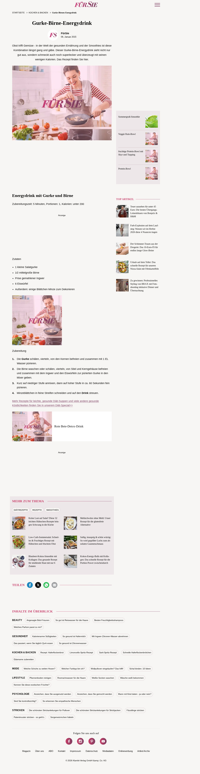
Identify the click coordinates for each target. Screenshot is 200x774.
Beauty (17, 620)
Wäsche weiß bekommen (132, 678)
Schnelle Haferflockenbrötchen (137, 652)
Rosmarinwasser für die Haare (71, 678)
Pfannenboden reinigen (40, 678)
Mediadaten (108, 751)
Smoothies (52, 510)
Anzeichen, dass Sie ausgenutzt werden (52, 694)
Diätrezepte (21, 510)
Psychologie (20, 694)
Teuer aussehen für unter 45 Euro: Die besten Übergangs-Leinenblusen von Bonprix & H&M (143, 211)
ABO (51, 751)
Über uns (39, 751)
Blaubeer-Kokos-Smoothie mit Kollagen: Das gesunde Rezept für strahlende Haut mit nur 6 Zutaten (43, 561)
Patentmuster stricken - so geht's (29, 717)
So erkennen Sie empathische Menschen (62, 701)
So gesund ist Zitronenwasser (73, 643)
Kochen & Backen (24, 652)
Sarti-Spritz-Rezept (108, 652)
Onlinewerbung (125, 751)
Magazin (26, 751)
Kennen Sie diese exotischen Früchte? (31, 685)
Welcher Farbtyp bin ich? (73, 668)
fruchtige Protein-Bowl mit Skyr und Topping (130, 153)
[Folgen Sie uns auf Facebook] (69, 741)
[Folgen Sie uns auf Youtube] (103, 741)
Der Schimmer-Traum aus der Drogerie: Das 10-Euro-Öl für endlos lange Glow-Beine (144, 247)
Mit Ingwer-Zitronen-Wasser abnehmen (110, 636)
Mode (15, 668)
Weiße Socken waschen (103, 678)
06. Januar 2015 (68, 37)
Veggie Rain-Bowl (127, 134)
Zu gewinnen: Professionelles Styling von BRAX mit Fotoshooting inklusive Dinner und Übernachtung (144, 285)
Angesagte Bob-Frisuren (38, 620)
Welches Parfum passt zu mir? (28, 627)
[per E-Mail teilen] (54, 585)
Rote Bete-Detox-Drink (68, 426)
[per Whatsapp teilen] (46, 585)
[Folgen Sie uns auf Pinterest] (91, 741)
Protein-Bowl (124, 168)
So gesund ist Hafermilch (74, 636)
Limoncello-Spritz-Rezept (81, 652)
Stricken (18, 710)
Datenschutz (92, 751)
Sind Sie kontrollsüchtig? (25, 701)
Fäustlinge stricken (135, 710)
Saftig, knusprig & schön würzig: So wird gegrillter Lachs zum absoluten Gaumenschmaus (95, 540)
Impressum (75, 751)
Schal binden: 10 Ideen (140, 668)
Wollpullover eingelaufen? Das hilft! (107, 668)
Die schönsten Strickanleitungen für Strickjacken (98, 710)
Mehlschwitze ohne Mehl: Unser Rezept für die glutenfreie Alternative (95, 521)
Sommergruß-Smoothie (129, 116)
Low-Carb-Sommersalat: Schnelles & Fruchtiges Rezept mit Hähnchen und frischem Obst (44, 540)
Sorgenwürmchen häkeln (61, 717)
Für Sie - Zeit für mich (86, 4)
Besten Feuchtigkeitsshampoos (108, 620)
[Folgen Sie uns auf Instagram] (80, 741)
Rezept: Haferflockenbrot (52, 652)
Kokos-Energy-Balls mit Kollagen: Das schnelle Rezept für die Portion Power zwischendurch (95, 559)
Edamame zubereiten (24, 659)
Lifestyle (18, 678)
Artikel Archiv (143, 751)
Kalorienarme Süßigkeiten (44, 636)
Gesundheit (20, 636)
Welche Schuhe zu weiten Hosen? (39, 668)
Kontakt (61, 751)
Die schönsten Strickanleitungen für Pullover (49, 710)
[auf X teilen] (38, 585)
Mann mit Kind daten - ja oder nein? (134, 694)
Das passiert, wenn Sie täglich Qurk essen (33, 643)
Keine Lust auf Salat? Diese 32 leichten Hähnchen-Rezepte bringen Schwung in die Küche (44, 521)
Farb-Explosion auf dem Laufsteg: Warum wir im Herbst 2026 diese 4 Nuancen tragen (144, 228)
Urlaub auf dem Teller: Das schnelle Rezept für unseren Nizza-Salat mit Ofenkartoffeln (144, 265)
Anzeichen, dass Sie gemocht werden (94, 694)
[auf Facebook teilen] (30, 585)
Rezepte (37, 510)
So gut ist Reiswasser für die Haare (71, 620)
